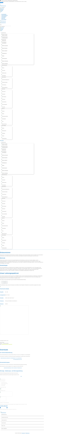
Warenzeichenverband (5, 116)
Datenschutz (14, 409)
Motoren (3, 67)
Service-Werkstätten (4, 383)
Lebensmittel (4, 40)
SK (17, 359)
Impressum (10, 409)
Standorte (3, 220)
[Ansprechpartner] (3, 22)
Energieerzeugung (5, 147)
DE (21, 376)
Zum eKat (2, 430)
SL (18, 359)
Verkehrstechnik (4, 58)
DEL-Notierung (4, 96)
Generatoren (3, 70)
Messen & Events (4, 233)
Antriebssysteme (4, 182)
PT (13, 359)
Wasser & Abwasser (5, 170)
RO (15, 359)
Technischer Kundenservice (5, 79)
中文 (1, 11)
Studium (3, 135)
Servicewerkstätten (4, 104)
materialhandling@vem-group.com (7, 344)
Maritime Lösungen (5, 45)
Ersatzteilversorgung (4, 82)
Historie (3, 113)
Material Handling (4, 48)
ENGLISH (2, 9)
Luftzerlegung (4, 152)
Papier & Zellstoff (4, 50)
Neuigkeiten (2, 431)
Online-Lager (3, 91)
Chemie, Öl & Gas (4, 35)
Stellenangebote (4, 130)
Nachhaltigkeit (4, 118)
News (2, 121)
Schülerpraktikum (4, 138)
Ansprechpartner (4, 101)
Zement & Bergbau (5, 63)
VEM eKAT (3, 203)
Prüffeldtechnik (4, 53)
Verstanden (1, 2)
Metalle (3, 165)
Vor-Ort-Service (4, 84)
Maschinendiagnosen (4, 87)
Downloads (3, 216)
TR (21, 359)
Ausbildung (3, 133)
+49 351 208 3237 (4, 405)
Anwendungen (4, 75)
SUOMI (2, 10)
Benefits (3, 237)
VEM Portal (3, 99)
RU (16, 359)
